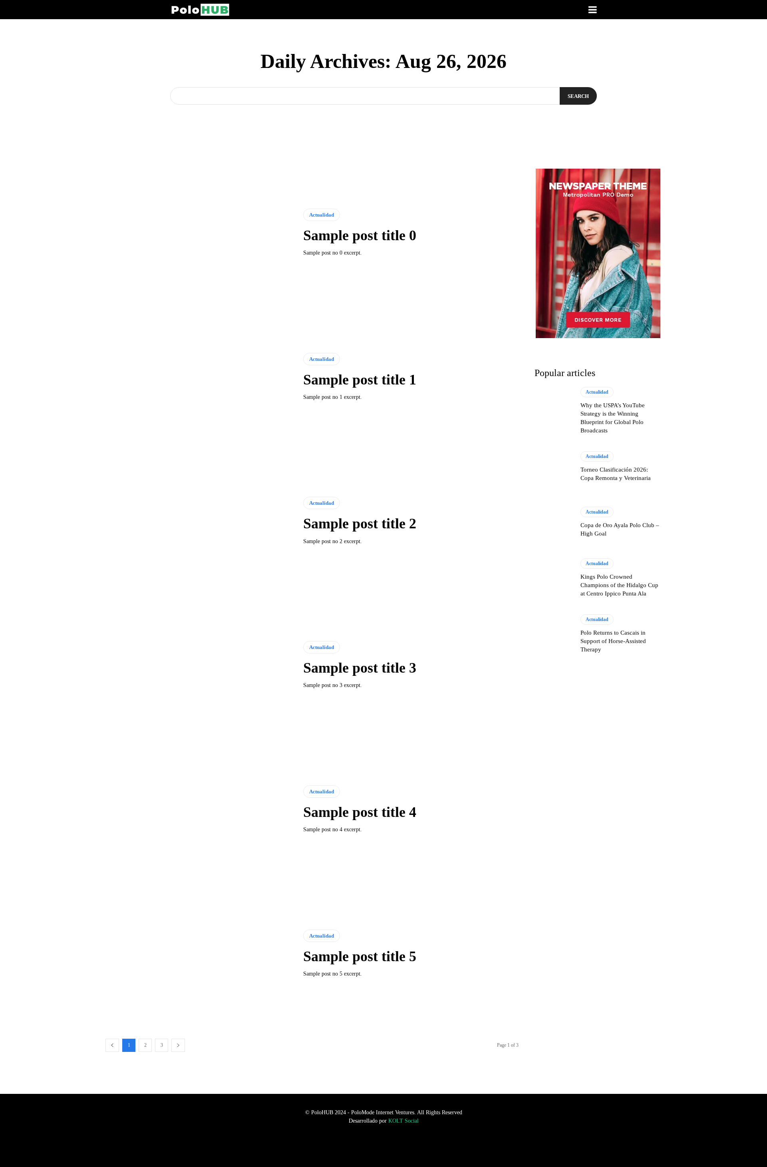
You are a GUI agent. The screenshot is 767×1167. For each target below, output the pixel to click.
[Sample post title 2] (198, 522)
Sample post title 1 (359, 380)
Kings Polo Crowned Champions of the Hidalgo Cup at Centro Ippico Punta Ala (619, 585)
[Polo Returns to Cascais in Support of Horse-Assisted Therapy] (553, 634)
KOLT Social (403, 1121)
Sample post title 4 (359, 812)
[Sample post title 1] (198, 378)
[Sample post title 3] (198, 666)
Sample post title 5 (359, 956)
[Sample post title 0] (198, 234)
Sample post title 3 (359, 668)
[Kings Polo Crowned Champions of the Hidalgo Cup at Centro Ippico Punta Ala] (553, 579)
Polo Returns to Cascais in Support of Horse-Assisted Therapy (613, 641)
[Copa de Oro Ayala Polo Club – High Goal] (553, 523)
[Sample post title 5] (198, 954)
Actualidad (321, 215)
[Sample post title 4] (198, 810)
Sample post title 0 (359, 235)
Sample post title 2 (359, 524)
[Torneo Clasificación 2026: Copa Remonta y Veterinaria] (553, 467)
